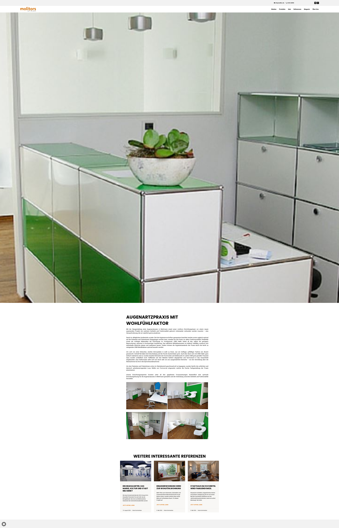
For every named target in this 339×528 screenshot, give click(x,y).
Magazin (307, 9)
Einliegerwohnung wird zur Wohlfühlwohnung (169, 487)
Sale (289, 9)
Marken (273, 9)
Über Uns (316, 9)
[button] (4, 524)
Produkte (282, 9)
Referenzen (297, 9)
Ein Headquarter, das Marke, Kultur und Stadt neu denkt (135, 488)
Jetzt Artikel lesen (128, 505)
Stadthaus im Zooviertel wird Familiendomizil (203, 487)
